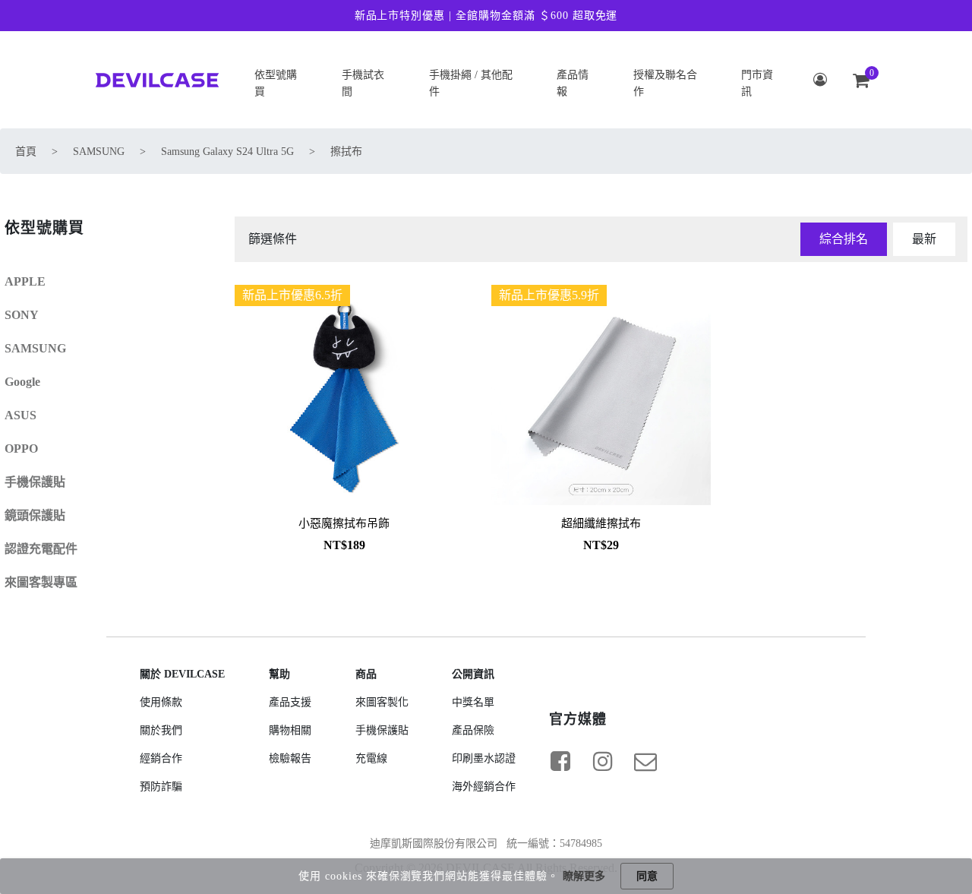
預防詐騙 (161, 786)
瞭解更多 (584, 876)
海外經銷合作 (484, 786)
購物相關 (290, 730)
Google (22, 381)
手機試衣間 (363, 83)
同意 (647, 876)
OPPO (21, 448)
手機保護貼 (35, 481)
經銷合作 (161, 758)
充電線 (371, 758)
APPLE (25, 281)
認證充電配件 (41, 548)
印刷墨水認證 (484, 758)
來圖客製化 (382, 702)
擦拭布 (346, 151)
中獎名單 (473, 702)
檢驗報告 (290, 758)
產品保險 (473, 730)
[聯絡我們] (645, 761)
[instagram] (603, 761)
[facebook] (560, 761)
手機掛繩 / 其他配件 (471, 83)
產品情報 (573, 83)
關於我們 (161, 730)
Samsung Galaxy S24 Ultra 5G (227, 151)
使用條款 (161, 702)
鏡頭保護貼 (35, 515)
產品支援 (290, 702)
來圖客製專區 (41, 582)
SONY (22, 314)
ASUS (20, 415)
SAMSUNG (99, 151)
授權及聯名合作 (665, 83)
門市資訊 (757, 83)
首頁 (25, 151)
